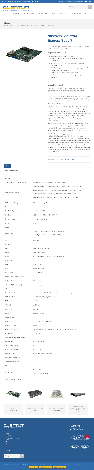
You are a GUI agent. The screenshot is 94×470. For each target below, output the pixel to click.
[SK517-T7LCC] (24, 54)
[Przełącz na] (86, 1)
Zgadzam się (33, 467)
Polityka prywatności (59, 467)
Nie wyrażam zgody (45, 467)
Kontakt (60, 1)
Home (6, 25)
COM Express (59, 159)
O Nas (53, 13)
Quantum (19, 8)
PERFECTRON (25, 25)
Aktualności (29, 13)
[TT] (32, 1)
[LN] (35, 1)
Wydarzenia (42, 13)
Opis (7, 166)
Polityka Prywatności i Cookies (74, 1)
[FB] (37, 1)
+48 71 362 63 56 (8, 1)
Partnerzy (63, 13)
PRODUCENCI (14, 25)
